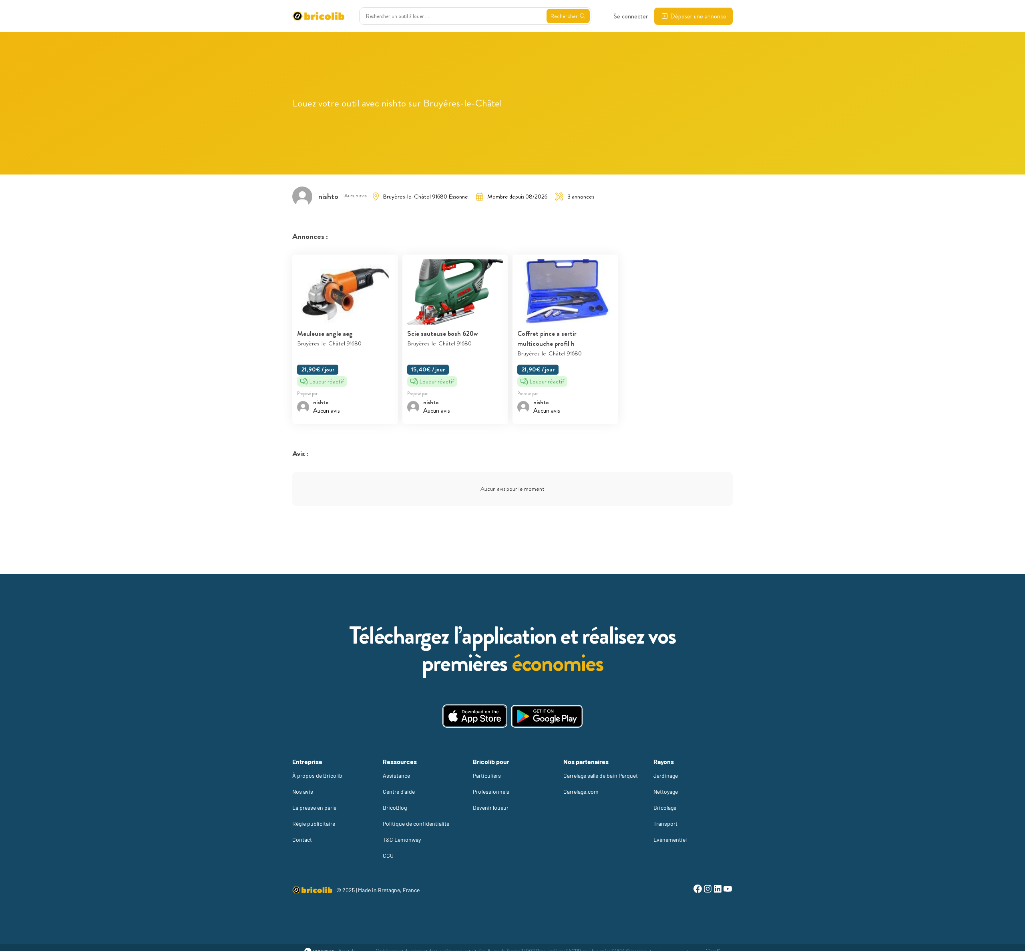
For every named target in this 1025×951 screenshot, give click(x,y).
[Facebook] (698, 890)
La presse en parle (314, 807)
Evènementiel (670, 839)
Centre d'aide (399, 791)
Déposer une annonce (698, 16)
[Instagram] (708, 890)
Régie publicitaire (313, 823)
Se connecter (630, 16)
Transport (665, 823)
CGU (388, 855)
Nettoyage (665, 791)
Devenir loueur (490, 807)
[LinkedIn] (718, 890)
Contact (302, 839)
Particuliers (487, 775)
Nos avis (302, 791)
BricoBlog (395, 807)
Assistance (396, 775)
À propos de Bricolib (317, 775)
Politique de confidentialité (416, 823)
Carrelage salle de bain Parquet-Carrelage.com (601, 783)
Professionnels (491, 791)
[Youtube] (728, 890)
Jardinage (665, 775)
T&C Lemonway (402, 839)
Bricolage (664, 807)
